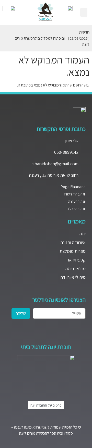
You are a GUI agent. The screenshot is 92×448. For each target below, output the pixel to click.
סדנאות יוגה (75, 268)
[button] (83, 12)
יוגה (82, 234)
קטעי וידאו (77, 260)
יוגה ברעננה (77, 201)
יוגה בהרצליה (76, 209)
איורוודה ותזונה (73, 242)
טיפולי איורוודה (73, 277)
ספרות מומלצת (73, 251)
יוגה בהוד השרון (75, 194)
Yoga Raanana (73, 186)
